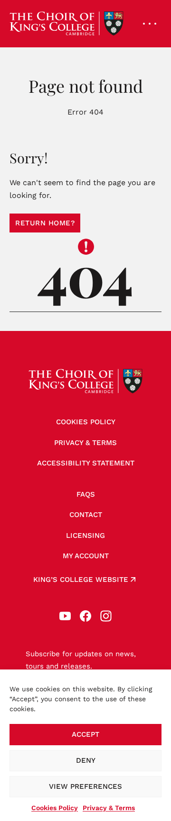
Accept (85, 734)
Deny (85, 760)
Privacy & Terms (109, 808)
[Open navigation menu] (150, 24)
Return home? (45, 223)
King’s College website (80, 579)
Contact (85, 514)
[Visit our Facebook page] (85, 616)
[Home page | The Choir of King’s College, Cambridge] (67, 23)
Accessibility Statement (85, 463)
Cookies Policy (54, 808)
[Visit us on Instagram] (105, 616)
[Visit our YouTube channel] (65, 616)
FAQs (85, 494)
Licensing (85, 535)
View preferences (85, 786)
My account (86, 556)
